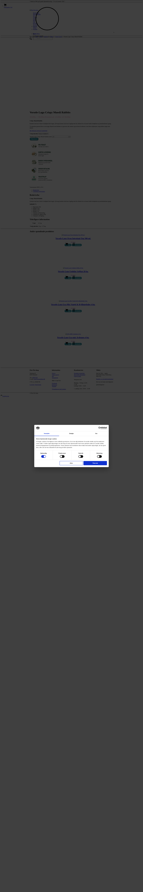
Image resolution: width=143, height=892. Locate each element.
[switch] (62, 456)
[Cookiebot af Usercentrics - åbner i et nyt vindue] (99, 428)
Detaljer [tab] (71, 433)
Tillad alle (95, 463)
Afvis (71, 463)
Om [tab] (96, 433)
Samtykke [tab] (47, 433)
